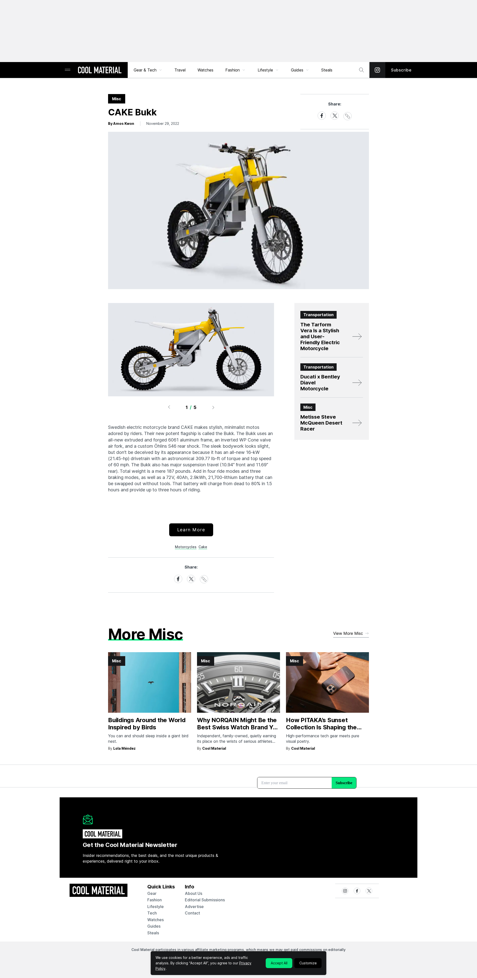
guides (153, 926)
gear (152, 893)
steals (326, 69)
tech (152, 913)
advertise (194, 906)
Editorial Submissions (205, 899)
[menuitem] (148, 70)
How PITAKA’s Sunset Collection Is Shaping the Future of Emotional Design (324, 727)
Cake (203, 547)
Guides (297, 69)
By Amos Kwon (121, 123)
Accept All (279, 963)
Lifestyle (265, 69)
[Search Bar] (361, 70)
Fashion (232, 69)
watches (155, 919)
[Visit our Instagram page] (377, 70)
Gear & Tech (145, 69)
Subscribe (401, 69)
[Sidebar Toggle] (68, 70)
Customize (308, 963)
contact (192, 913)
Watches (205, 69)
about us (193, 893)
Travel (180, 69)
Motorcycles (186, 547)
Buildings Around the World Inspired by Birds (147, 723)
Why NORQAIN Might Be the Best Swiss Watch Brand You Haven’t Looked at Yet (238, 727)
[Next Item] (213, 407)
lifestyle (155, 906)
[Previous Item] (169, 407)
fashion (154, 899)
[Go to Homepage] (100, 70)
